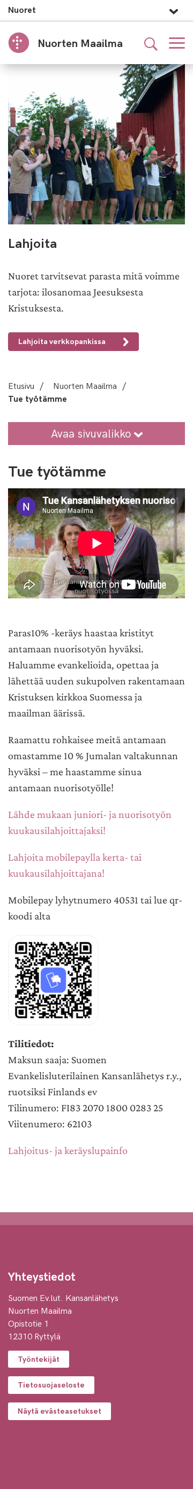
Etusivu (21, 385)
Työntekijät (39, 1359)
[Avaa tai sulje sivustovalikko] (173, 8)
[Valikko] (177, 43)
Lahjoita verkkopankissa (62, 341)
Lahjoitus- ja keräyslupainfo (68, 1150)
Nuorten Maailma (85, 385)
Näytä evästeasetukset (59, 1411)
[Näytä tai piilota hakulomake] (151, 43)
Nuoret (22, 9)
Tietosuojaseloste (51, 1384)
